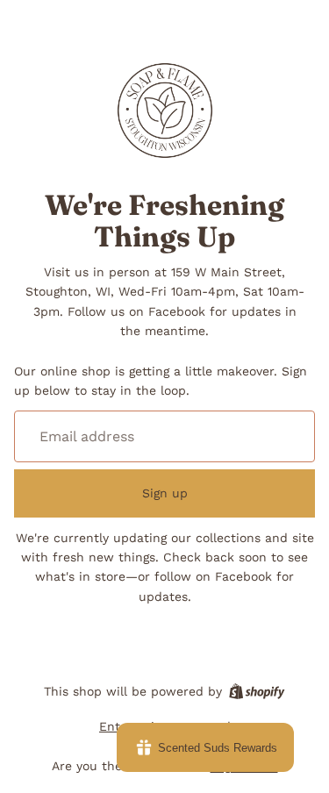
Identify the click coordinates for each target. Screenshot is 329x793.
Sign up (165, 493)
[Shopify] (256, 691)
